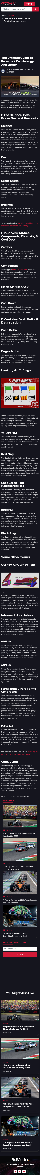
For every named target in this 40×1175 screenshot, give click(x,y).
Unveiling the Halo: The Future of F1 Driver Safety (19, 753)
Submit (20, 954)
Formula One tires (19, 269)
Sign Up (29, 4)
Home (3, 15)
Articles (11, 15)
